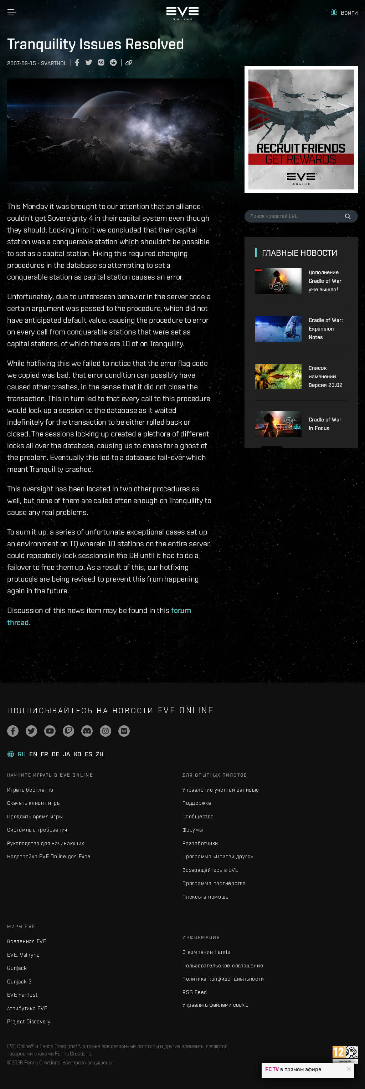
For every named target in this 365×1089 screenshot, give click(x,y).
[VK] (124, 731)
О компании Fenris (206, 952)
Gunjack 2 (19, 981)
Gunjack (17, 968)
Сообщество (198, 816)
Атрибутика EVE (27, 1008)
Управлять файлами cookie (215, 1004)
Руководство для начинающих (45, 843)
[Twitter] (31, 731)
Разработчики (200, 843)
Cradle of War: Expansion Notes (326, 329)
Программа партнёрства (214, 883)
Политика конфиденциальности (223, 979)
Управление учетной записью (220, 790)
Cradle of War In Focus (325, 423)
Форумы (192, 830)
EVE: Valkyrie (23, 955)
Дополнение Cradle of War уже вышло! (325, 281)
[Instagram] (105, 731)
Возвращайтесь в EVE (210, 870)
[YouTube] (50, 731)
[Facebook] (13, 731)
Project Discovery (29, 1021)
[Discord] (87, 731)
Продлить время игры (35, 816)
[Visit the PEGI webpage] (345, 1055)
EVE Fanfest (22, 995)
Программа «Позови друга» (217, 856)
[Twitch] (68, 731)
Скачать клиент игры (34, 803)
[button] (349, 1069)
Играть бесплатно (30, 790)
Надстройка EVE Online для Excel (49, 856)
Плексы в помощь (205, 897)
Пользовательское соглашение (222, 965)
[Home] (182, 18)
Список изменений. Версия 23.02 (326, 376)
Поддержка (196, 803)
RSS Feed (194, 992)
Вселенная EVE (26, 941)
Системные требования (37, 830)
